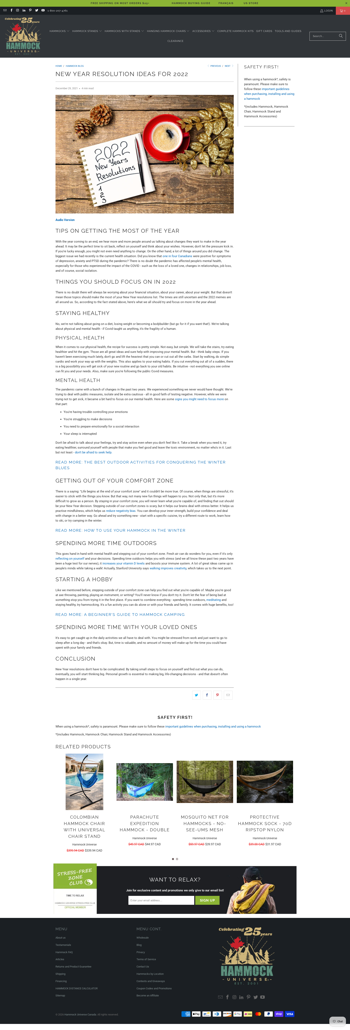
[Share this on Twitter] (196, 695)
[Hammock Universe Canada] (23, 36)
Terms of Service (146, 959)
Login (328, 10)
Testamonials (63, 944)
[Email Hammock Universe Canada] (4, 10)
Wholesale (143, 937)
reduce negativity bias (121, 511)
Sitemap (60, 995)
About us (60, 937)
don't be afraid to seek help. (93, 452)
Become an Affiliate (148, 995)
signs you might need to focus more (199, 399)
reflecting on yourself (69, 558)
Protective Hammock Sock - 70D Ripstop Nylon (265, 823)
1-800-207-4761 (58, 10)
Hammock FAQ (64, 952)
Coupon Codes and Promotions (154, 988)
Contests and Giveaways (151, 981)
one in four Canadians (177, 256)
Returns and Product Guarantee (73, 966)
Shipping (60, 973)
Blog (139, 944)
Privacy (141, 952)
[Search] (341, 36)
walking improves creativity (168, 568)
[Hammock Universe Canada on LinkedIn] (24, 10)
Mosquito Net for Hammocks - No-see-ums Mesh (205, 823)
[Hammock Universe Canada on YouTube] (43, 10)
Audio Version (65, 220)
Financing (61, 981)
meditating (213, 600)
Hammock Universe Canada (80, 1014)
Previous (215, 66)
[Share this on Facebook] (207, 695)
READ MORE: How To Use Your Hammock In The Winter (120, 530)
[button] (60, 31)
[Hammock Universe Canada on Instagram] (17, 10)
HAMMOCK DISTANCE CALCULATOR (76, 988)
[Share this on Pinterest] (217, 695)
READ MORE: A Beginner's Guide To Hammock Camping (120, 614)
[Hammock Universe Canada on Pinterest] (30, 10)
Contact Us (143, 966)
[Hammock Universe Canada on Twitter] (36, 10)
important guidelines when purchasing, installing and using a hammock (269, 94)
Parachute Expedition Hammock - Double (145, 823)
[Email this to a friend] (228, 695)
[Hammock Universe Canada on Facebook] (11, 10)
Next (228, 66)
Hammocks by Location (150, 973)
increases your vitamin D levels (123, 563)
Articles (59, 959)
